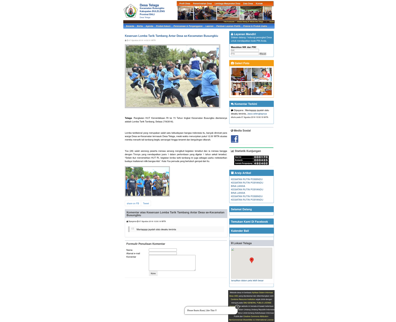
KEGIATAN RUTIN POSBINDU (247, 179)
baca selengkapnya (257, 113)
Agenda (149, 26)
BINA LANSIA (238, 186)
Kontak (259, 3)
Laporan (209, 26)
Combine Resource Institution (243, 299)
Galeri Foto (241, 63)
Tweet (146, 203)
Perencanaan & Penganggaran (188, 26)
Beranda (130, 26)
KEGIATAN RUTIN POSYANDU (247, 182)
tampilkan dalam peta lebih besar (247, 280)
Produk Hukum (163, 26)
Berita (140, 26)
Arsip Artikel (242, 173)
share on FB (133, 203)
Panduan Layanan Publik (228, 26)
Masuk (263, 54)
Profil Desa (184, 3)
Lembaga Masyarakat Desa (227, 3)
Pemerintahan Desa (202, 3)
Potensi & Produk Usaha (255, 26)
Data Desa (248, 3)
